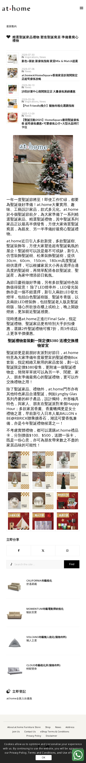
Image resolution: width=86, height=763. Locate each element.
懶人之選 (31, 640)
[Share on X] (43, 550)
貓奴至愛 (31, 612)
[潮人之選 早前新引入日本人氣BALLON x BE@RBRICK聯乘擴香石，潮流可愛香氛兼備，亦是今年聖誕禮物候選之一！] (43, 521)
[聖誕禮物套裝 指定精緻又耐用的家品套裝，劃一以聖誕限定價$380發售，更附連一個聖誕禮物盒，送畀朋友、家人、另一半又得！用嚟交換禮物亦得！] (67, 501)
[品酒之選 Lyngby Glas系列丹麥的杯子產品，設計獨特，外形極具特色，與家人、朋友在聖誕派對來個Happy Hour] (67, 521)
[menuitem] (24, 727)
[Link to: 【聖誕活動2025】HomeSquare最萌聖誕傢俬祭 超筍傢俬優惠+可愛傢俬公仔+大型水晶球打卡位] (12, 117)
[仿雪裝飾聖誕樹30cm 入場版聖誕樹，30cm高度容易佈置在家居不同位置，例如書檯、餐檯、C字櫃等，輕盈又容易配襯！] (67, 460)
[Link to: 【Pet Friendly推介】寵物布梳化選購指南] (12, 103)
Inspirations (31, 57)
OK (43, 757)
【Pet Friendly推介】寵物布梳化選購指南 (48, 105)
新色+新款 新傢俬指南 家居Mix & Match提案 (50, 61)
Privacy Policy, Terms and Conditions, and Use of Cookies (45, 752)
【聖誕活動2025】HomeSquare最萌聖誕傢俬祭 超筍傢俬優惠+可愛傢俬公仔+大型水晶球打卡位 (50, 123)
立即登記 (19, 691)
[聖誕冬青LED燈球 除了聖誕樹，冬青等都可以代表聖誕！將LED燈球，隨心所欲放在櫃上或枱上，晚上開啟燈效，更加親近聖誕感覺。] (18, 501)
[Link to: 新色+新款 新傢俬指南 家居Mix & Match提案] (12, 59)
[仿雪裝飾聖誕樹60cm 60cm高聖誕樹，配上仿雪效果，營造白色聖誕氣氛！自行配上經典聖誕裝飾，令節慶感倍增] (43, 460)
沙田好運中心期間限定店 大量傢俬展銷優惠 (48, 91)
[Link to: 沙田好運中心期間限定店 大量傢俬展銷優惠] (12, 89)
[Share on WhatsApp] (67, 550)
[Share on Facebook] (19, 550)
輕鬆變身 (31, 668)
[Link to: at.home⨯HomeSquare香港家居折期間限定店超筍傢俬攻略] (12, 73)
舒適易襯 (31, 584)
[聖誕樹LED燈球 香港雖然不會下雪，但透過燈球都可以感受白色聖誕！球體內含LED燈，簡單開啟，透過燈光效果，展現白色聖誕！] (43, 501)
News (43, 57)
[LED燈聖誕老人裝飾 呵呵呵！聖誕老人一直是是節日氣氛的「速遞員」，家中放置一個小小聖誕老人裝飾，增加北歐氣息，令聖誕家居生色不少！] (43, 480)
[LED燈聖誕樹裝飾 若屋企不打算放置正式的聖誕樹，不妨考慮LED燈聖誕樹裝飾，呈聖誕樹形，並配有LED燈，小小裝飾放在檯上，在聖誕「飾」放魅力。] (18, 480)
